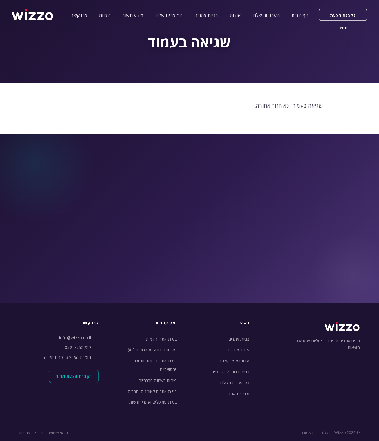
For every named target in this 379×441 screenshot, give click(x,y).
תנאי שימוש (58, 432)
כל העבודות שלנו (234, 383)
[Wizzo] (342, 326)
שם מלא (276, 220)
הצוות (104, 15)
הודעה (278, 248)
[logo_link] (32, 14)
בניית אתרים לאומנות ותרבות (152, 391)
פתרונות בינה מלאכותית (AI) (152, 350)
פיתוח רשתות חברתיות (158, 380)
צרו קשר (79, 15)
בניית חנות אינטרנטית (230, 372)
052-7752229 (78, 347)
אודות (235, 15)
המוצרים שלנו (169, 15)
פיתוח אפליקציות (234, 361)
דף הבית (300, 15)
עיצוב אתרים (238, 350)
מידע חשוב (133, 15)
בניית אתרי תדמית (161, 339)
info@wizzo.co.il (75, 337)
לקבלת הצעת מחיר (343, 16)
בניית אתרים (206, 15)
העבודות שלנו (266, 15)
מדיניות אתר (238, 394)
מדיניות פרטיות (31, 432)
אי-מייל (147, 220)
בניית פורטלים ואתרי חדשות (153, 402)
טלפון (212, 220)
